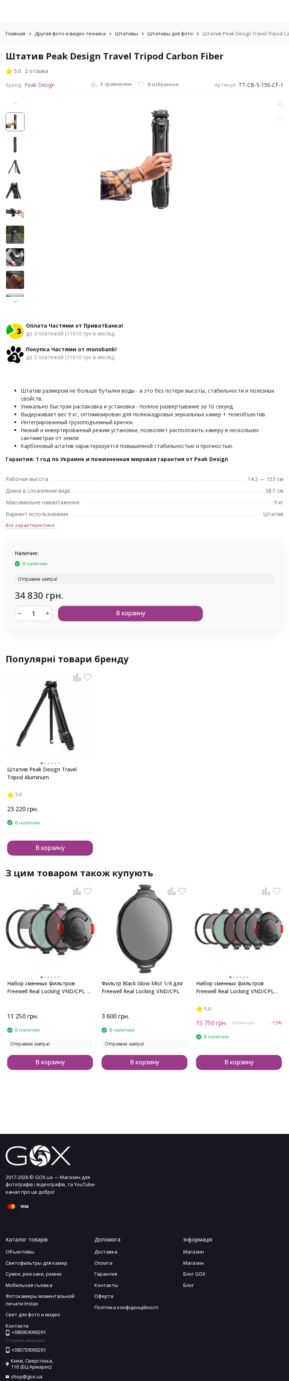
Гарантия (105, 1273)
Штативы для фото (170, 33)
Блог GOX (194, 1273)
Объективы (20, 1251)
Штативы (126, 33)
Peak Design (39, 84)
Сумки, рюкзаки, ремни (33, 1273)
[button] (15, 302)
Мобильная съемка (29, 1285)
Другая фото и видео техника (70, 33)
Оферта (103, 1296)
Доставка (105, 1251)
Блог (188, 1285)
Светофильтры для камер (36, 1263)
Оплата (103, 1263)
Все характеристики (30, 525)
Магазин (193, 1251)
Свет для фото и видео (33, 1314)
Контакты (106, 1285)
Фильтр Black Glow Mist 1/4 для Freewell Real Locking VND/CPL (142, 987)
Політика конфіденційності (126, 1307)
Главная (15, 33)
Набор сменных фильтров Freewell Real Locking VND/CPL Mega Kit (235, 987)
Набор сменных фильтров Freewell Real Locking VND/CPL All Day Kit (49, 987)
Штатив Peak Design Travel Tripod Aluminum (42, 773)
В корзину (130, 613)
